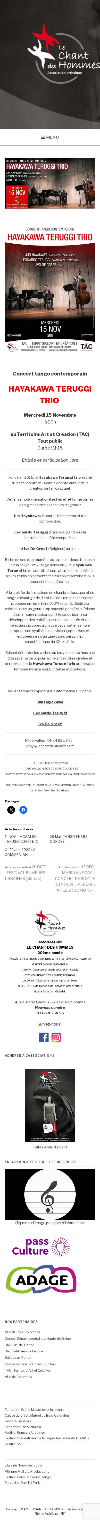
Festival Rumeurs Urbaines (25, 1432)
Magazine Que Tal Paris (23, 1483)
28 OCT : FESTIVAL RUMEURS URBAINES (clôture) (25, 873)
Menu (52, 137)
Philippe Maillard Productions (27, 1471)
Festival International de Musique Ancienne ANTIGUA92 (47, 1438)
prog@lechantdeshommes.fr (50, 746)
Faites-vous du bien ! (50, 1147)
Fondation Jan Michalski (23, 1427)
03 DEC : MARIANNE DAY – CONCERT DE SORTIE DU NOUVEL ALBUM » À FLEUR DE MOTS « (75, 879)
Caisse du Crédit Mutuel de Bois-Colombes (37, 1415)
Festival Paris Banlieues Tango (28, 1477)
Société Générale (18, 1421)
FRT (63, 1513)
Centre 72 (12, 1444)
